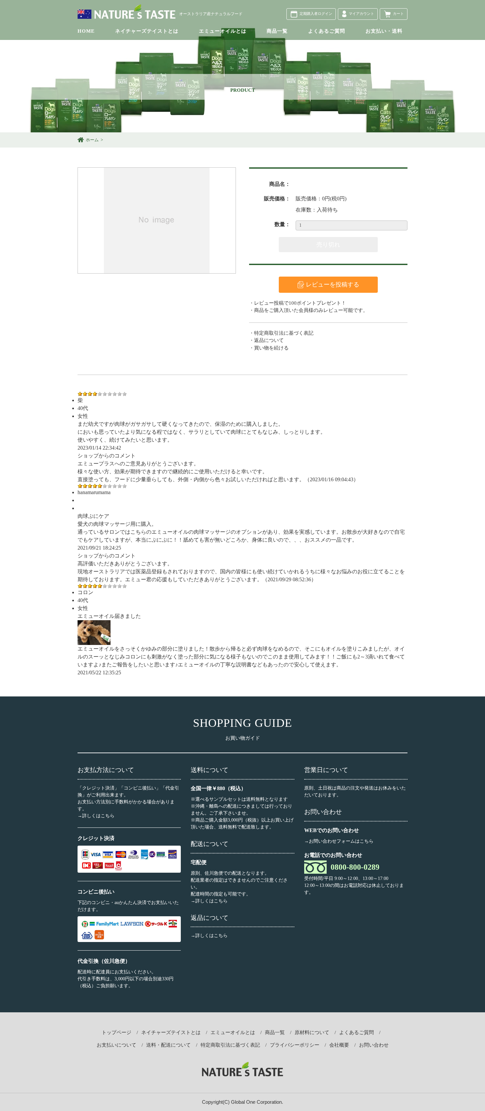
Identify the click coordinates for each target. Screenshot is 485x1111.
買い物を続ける (271, 348)
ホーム (92, 139)
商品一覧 (277, 31)
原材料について (312, 1032)
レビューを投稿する (332, 284)
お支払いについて (116, 1045)
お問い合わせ (374, 1045)
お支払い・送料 (384, 31)
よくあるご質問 (326, 31)
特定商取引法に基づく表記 (283, 333)
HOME (86, 31)
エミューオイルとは (222, 31)
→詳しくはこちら (96, 815)
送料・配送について (168, 1045)
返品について (269, 340)
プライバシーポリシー (294, 1045)
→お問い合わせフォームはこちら (338, 841)
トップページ (116, 1032)
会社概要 (339, 1045)
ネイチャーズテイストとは (146, 31)
